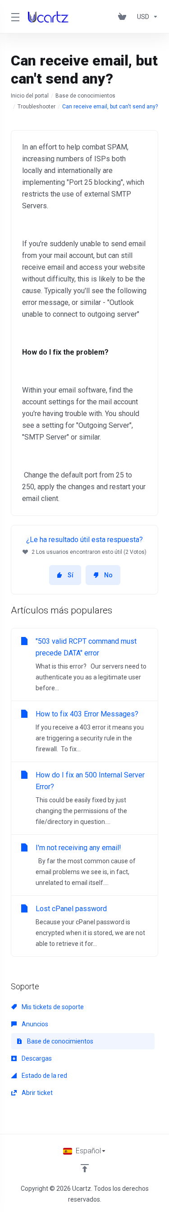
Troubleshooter (36, 106)
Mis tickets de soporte (52, 1007)
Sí (70, 575)
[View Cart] (123, 17)
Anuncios (34, 1024)
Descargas (36, 1058)
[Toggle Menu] (14, 16)
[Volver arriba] (84, 1168)
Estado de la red (43, 1075)
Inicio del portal (30, 96)
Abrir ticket (36, 1092)
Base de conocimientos (85, 96)
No (108, 575)
